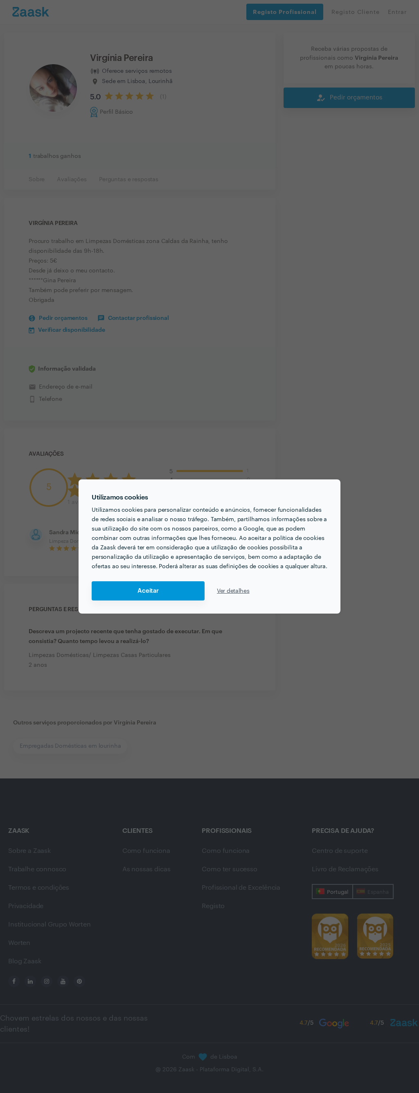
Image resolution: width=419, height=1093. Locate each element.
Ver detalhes (233, 591)
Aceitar (148, 591)
